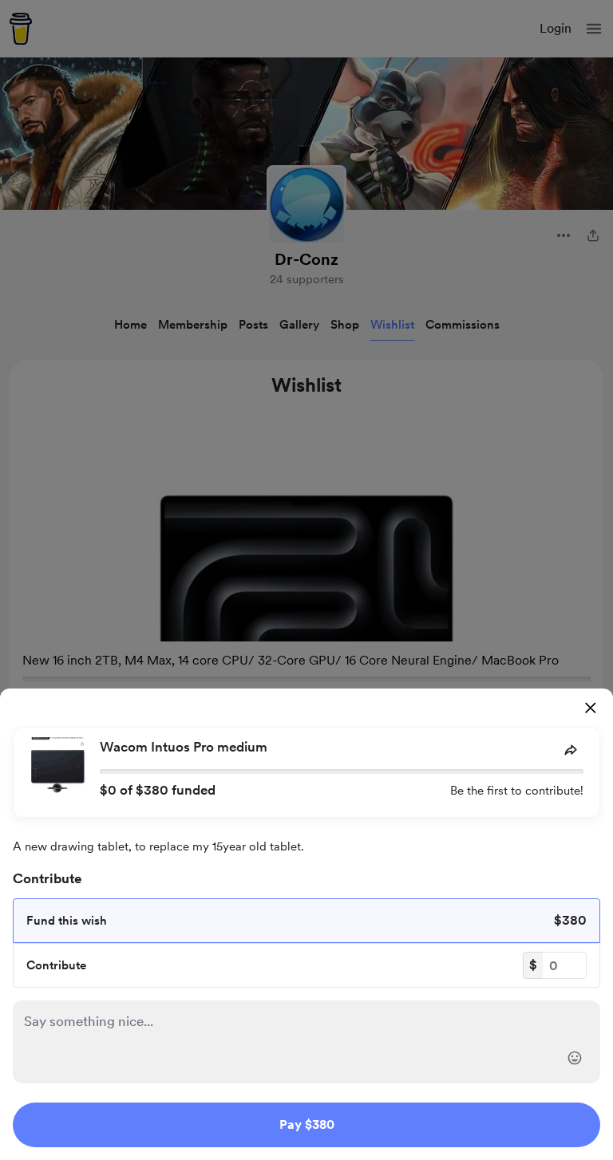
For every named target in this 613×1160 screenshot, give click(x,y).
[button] (575, 1058)
